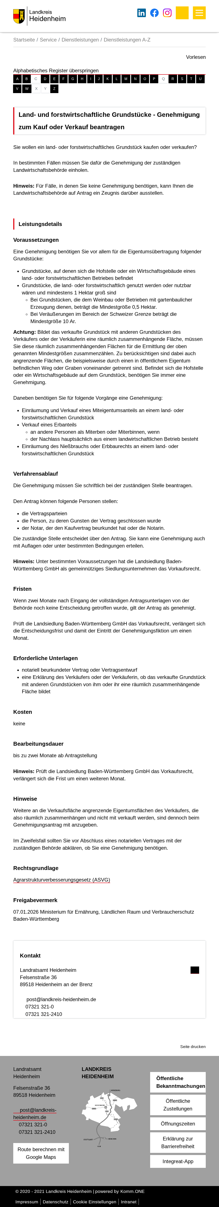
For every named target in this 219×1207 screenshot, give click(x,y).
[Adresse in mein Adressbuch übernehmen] (195, 969)
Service (48, 40)
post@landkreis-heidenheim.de (61, 999)
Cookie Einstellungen (94, 1201)
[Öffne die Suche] (182, 12)
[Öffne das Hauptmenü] (199, 12)
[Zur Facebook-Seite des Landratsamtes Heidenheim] (154, 12)
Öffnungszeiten (178, 1124)
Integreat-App (178, 1161)
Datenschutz (55, 1201)
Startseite (24, 40)
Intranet (128, 1201)
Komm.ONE (132, 1191)
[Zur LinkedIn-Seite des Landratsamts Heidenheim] (141, 12)
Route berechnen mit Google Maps (41, 1153)
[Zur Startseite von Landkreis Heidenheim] (39, 16)
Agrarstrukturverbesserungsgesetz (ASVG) (61, 880)
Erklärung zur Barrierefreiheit (177, 1142)
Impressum (26, 1201)
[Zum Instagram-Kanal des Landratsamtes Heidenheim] (167, 12)
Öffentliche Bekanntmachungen (180, 1082)
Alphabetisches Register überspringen (56, 70)
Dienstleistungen (80, 40)
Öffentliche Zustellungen (177, 1105)
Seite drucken (193, 1046)
